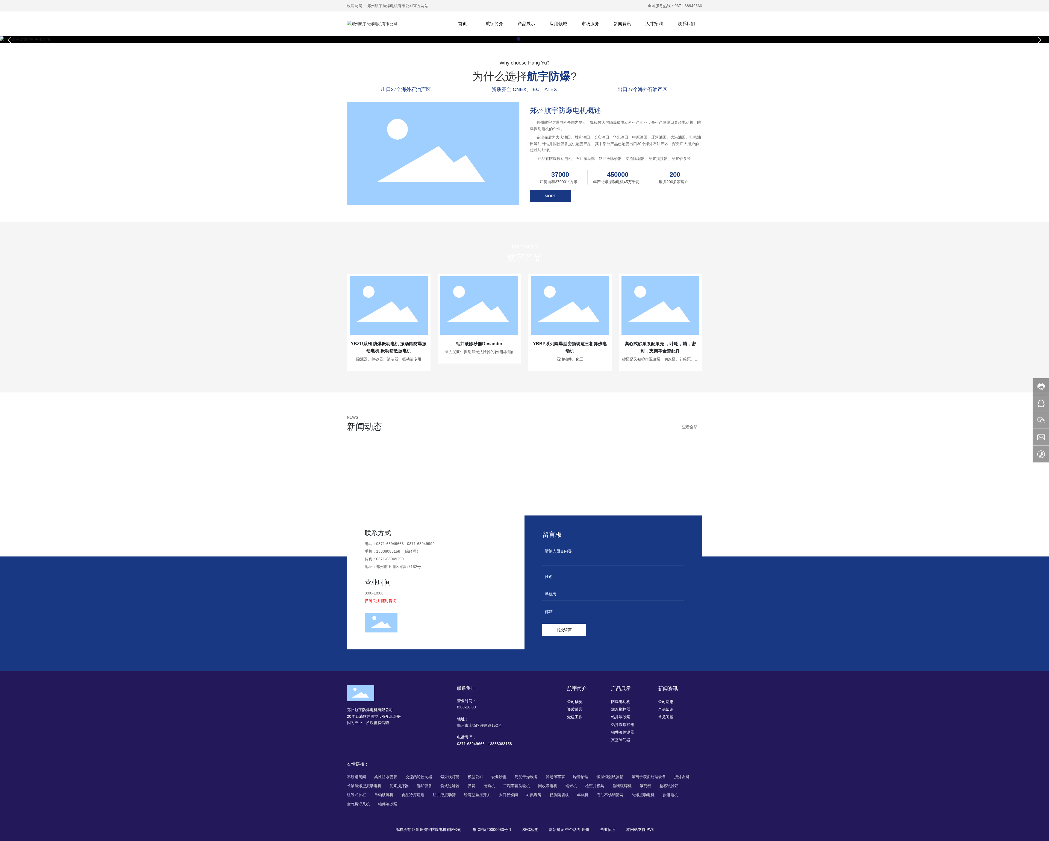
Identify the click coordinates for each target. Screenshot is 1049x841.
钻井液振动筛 (444, 795)
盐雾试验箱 (669, 786)
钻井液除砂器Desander (479, 343)
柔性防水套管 (385, 777)
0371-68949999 (420, 543)
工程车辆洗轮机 (516, 786)
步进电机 (670, 795)
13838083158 (388, 551)
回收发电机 (547, 786)
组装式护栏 (356, 795)
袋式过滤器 (449, 786)
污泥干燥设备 (526, 777)
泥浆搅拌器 (399, 786)
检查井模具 (594, 786)
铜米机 (571, 786)
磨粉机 (489, 786)
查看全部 (689, 427)
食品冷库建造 (413, 795)
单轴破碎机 (383, 795)
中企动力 (573, 829)
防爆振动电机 (643, 795)
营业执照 (607, 829)
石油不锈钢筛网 (610, 795)
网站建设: (557, 829)
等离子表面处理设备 (649, 777)
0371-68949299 (390, 559)
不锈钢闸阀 (356, 777)
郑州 (585, 829)
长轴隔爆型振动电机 (364, 786)
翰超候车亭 (555, 777)
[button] (518, 39)
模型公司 (475, 777)
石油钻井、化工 (569, 359)
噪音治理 (580, 777)
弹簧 (471, 786)
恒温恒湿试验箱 (610, 777)
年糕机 (582, 795)
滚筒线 (645, 786)
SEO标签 (530, 829)
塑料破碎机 (622, 786)
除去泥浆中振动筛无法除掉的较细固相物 (479, 352)
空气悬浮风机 (358, 804)
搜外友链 (681, 777)
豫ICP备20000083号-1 (492, 829)
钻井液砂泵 (387, 804)
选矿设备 (424, 786)
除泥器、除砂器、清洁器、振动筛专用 (388, 359)
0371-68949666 (688, 6)
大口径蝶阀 (508, 795)
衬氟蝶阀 (533, 795)
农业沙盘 (498, 777)
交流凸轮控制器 (418, 777)
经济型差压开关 (477, 795)
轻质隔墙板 (559, 795)
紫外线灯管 (449, 777)
